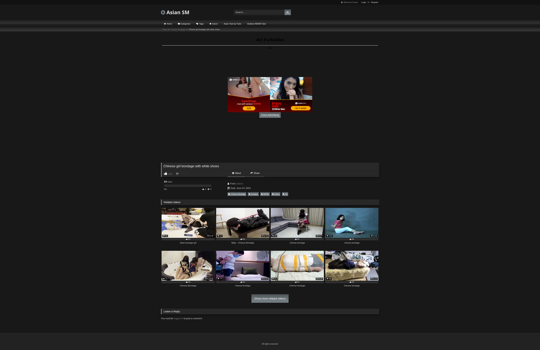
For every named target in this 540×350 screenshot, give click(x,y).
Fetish (276, 194)
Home (169, 24)
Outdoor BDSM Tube (256, 24)
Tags (201, 24)
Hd (286, 194)
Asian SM (177, 12)
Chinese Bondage (178, 29)
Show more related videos (270, 298)
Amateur (254, 194)
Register (374, 2)
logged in (178, 318)
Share (256, 173)
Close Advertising (270, 115)
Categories (185, 24)
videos (239, 183)
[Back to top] (531, 341)
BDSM (266, 194)
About (238, 173)
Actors (215, 24)
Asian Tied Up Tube (232, 24)
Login (363, 2)
